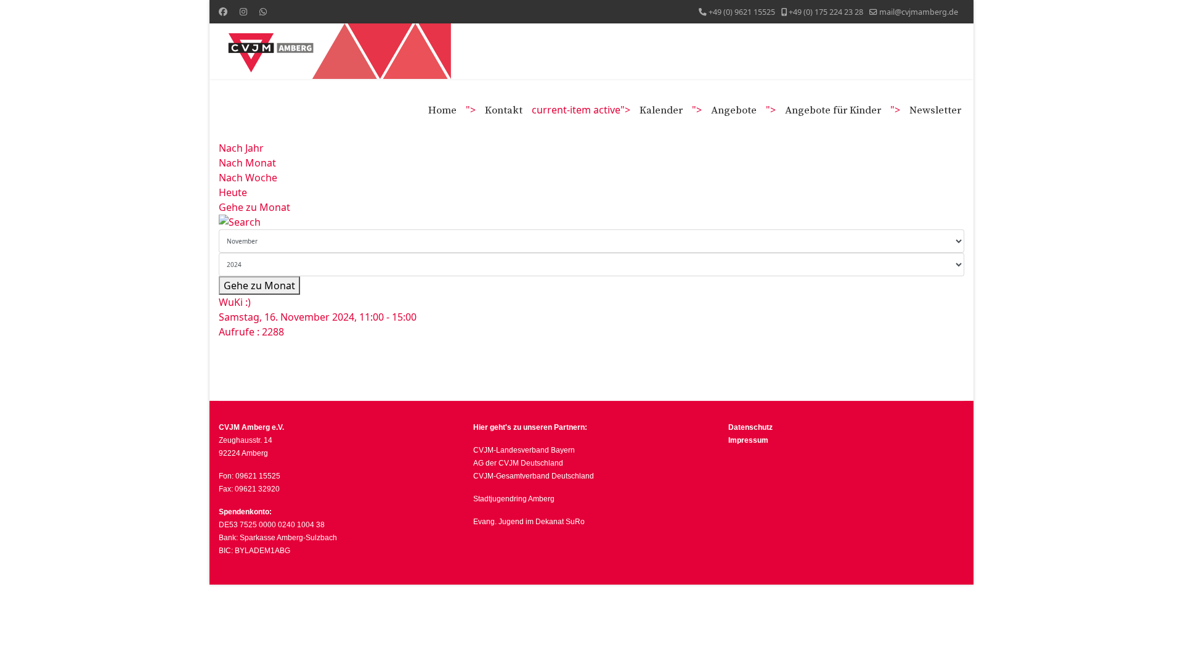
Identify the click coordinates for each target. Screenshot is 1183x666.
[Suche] (591, 222)
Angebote (734, 110)
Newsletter (935, 110)
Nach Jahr (241, 148)
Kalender (661, 110)
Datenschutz (751, 427)
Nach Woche (248, 177)
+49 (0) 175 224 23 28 (826, 12)
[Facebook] (223, 11)
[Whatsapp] (263, 11)
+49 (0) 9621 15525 (742, 12)
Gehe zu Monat (254, 207)
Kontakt (503, 110)
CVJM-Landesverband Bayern (524, 450)
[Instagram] (243, 11)
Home (442, 110)
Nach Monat (247, 163)
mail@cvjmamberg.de (918, 12)
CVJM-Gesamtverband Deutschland (533, 476)
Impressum (748, 440)
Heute (233, 192)
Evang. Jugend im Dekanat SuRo (529, 521)
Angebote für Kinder (833, 110)
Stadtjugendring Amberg (514, 499)
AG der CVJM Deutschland (518, 463)
